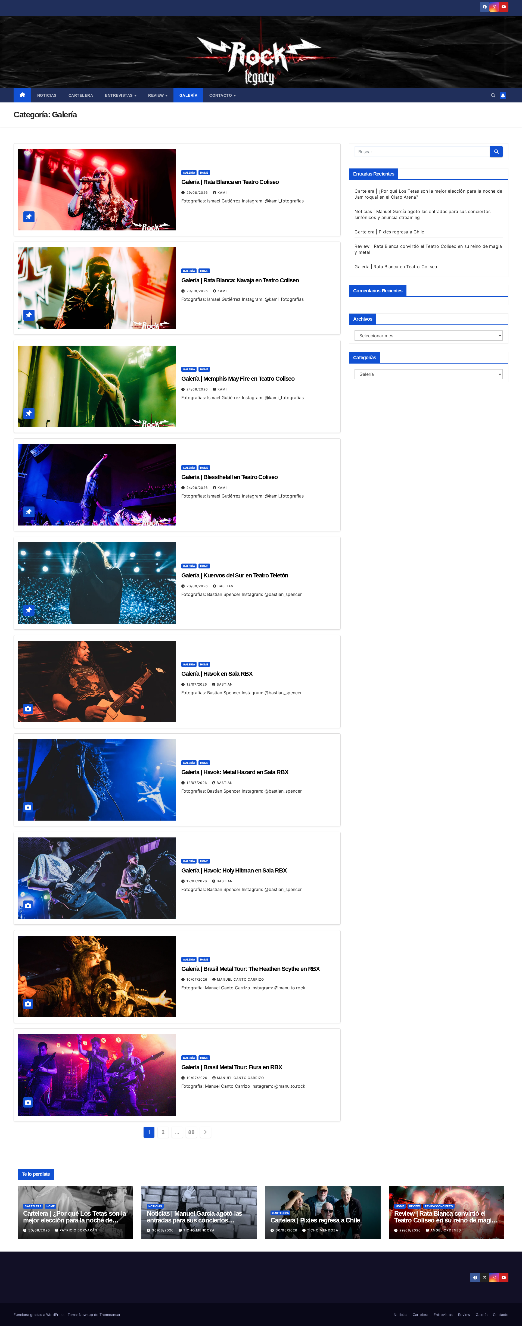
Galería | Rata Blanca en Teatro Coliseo (230, 182)
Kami (222, 192)
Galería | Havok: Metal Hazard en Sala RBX (234, 772)
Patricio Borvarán (78, 1230)
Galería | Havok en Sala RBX (217, 673)
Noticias (47, 95)
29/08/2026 (198, 192)
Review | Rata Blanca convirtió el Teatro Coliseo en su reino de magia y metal (444, 1220)
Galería (188, 95)
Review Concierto (439, 1206)
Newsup (86, 1314)
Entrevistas (119, 95)
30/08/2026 (39, 1230)
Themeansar (110, 1314)
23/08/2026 (198, 586)
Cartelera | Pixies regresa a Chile (389, 231)
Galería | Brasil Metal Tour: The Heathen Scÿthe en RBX (250, 968)
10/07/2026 (198, 979)
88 (191, 1132)
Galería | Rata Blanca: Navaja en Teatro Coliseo (240, 280)
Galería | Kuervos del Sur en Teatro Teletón (234, 575)
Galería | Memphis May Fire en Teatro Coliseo (238, 378)
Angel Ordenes (445, 1230)
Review (156, 95)
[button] (493, 95)
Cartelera (81, 95)
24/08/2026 (198, 389)
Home (204, 172)
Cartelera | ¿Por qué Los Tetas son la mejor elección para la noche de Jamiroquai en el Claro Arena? (74, 1220)
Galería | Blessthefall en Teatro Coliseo (229, 477)
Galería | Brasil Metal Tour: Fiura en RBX (231, 1067)
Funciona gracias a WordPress (40, 1314)
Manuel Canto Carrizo (240, 979)
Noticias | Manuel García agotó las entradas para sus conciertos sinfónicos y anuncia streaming (194, 1220)
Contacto (221, 95)
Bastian (225, 586)
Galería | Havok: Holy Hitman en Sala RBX (234, 870)
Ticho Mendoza (199, 1230)
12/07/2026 (197, 684)
